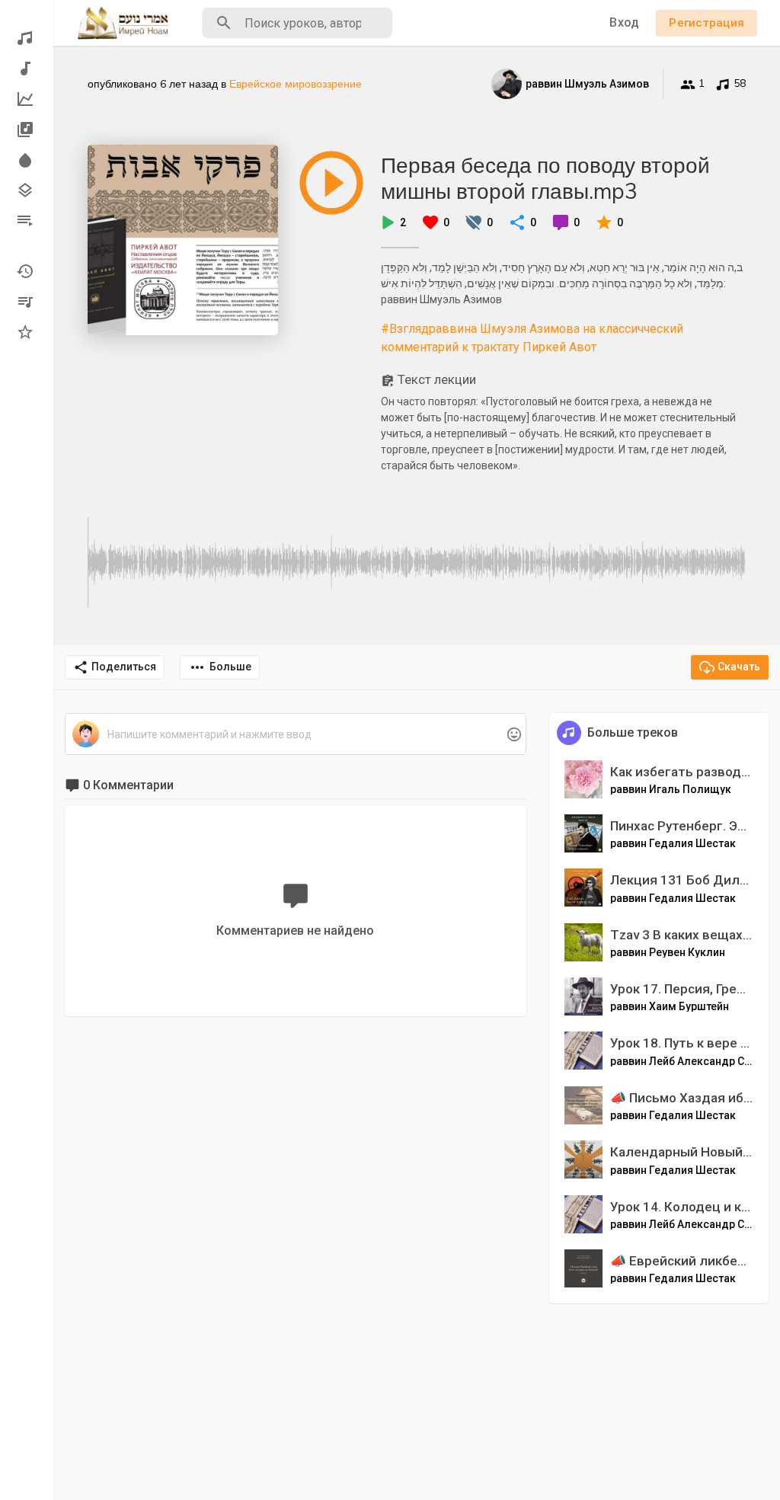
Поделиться (123, 666)
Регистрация (706, 23)
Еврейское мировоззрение (295, 84)
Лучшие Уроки (26, 99)
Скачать (739, 666)
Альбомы (26, 129)
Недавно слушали (26, 271)
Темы (26, 190)
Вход (624, 22)
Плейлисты (26, 221)
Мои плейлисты (26, 301)
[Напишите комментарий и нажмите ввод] (295, 735)
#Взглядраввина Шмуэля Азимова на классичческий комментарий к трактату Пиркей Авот (532, 337)
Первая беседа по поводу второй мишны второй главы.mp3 (545, 178)
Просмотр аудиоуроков (26, 38)
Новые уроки (26, 68)
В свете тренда (26, 160)
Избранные (26, 332)
